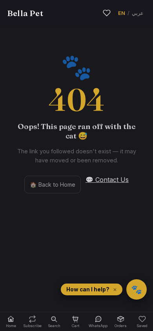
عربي (138, 13)
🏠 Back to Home (52, 184)
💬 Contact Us (107, 180)
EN (121, 13)
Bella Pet (25, 13)
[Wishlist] (106, 13)
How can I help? (87, 289)
